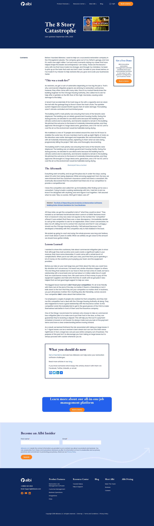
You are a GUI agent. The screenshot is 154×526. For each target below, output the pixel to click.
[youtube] (26, 494)
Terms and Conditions (91, 514)
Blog (101, 4)
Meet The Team (110, 484)
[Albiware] (26, 4)
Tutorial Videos (78, 484)
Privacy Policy (71, 452)
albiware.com (25, 448)
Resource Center (79, 4)
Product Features (63, 4)
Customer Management (57, 489)
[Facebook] (22, 494)
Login (113, 4)
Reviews (107, 487)
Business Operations (55, 492)
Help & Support (78, 487)
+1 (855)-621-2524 (27, 486)
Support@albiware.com (33, 489)
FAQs (50, 499)
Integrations (53, 496)
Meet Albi (92, 4)
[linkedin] (30, 494)
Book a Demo (125, 4)
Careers (107, 490)
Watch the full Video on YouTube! (77, 165)
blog (70, 362)
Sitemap (79, 514)
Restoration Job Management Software (57, 485)
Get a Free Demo (55, 355)
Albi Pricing (127, 479)
